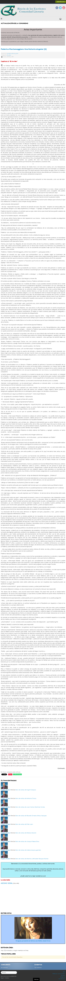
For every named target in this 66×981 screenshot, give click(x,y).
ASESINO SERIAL (7, 883)
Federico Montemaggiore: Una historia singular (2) (24, 49)
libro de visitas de (21, 790)
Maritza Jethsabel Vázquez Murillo (37, 858)
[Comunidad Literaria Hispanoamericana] (23, 11)
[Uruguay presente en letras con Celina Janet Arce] (33, 928)
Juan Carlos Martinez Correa (36, 807)
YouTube (63, 7)
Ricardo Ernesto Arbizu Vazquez (37, 815)
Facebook (57, 7)
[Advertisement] (33, 899)
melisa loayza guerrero (34, 850)
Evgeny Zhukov (5, 790)
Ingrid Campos (31, 790)
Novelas (9, 55)
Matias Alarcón (31, 833)
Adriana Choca (31, 798)
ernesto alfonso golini (12, 53)
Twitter (60, 7)
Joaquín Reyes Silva (33, 841)
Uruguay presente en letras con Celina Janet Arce (33, 941)
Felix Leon (30, 824)
